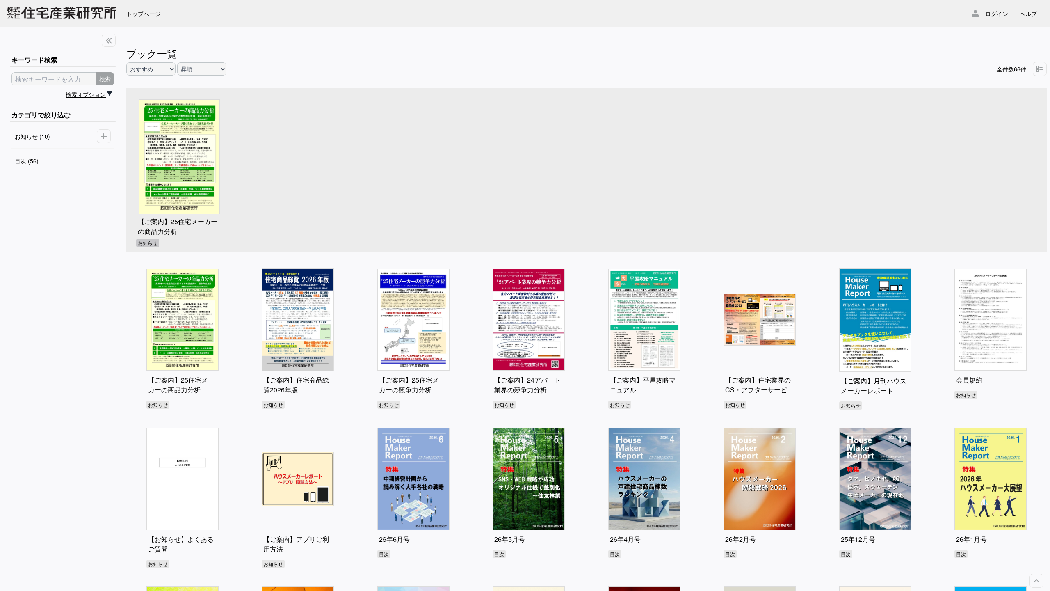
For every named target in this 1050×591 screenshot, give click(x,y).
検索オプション (86, 94)
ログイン (996, 13)
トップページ (143, 13)
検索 (105, 79)
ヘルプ (1028, 13)
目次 (384, 553)
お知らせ (148, 242)
